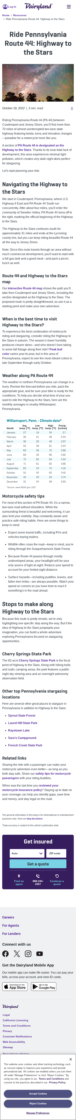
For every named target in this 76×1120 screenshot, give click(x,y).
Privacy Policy (57, 1082)
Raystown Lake (19, 730)
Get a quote (38, 864)
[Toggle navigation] (69, 7)
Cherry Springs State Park (37, 660)
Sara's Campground (22, 737)
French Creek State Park (25, 745)
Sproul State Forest (21, 715)
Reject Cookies (38, 1103)
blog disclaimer (35, 818)
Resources (20, 15)
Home (5, 15)
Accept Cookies (38, 1093)
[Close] (71, 1059)
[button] (71, 108)
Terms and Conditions (51, 1078)
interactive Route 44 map (25, 288)
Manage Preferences (37, 1113)
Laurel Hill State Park (23, 723)
